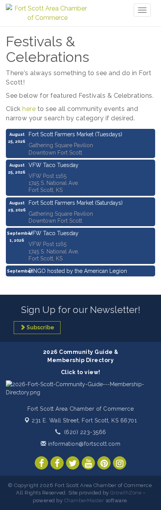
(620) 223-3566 (85, 432)
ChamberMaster (84, 500)
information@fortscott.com (83, 444)
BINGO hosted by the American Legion (78, 271)
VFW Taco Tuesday (54, 165)
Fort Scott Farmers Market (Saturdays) (76, 203)
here (29, 109)
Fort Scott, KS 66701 (84, 420)
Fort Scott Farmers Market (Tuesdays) (75, 134)
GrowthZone (125, 493)
